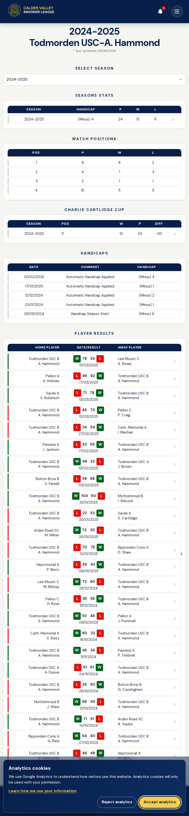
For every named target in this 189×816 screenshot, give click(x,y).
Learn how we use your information (43, 790)
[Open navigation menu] (177, 11)
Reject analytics (117, 802)
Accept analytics (160, 802)
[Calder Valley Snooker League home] (39, 10)
